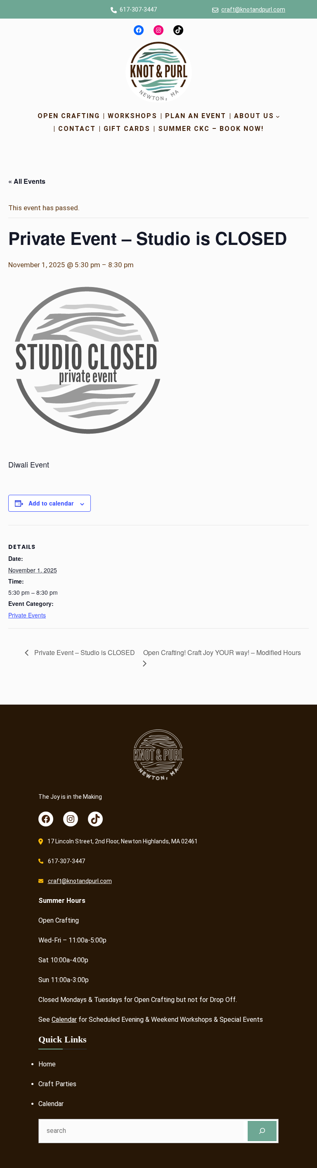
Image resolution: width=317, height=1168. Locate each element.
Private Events (27, 615)
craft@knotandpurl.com (253, 9)
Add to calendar (50, 503)
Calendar (64, 1019)
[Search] (262, 1131)
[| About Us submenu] (278, 116)
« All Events (26, 181)
